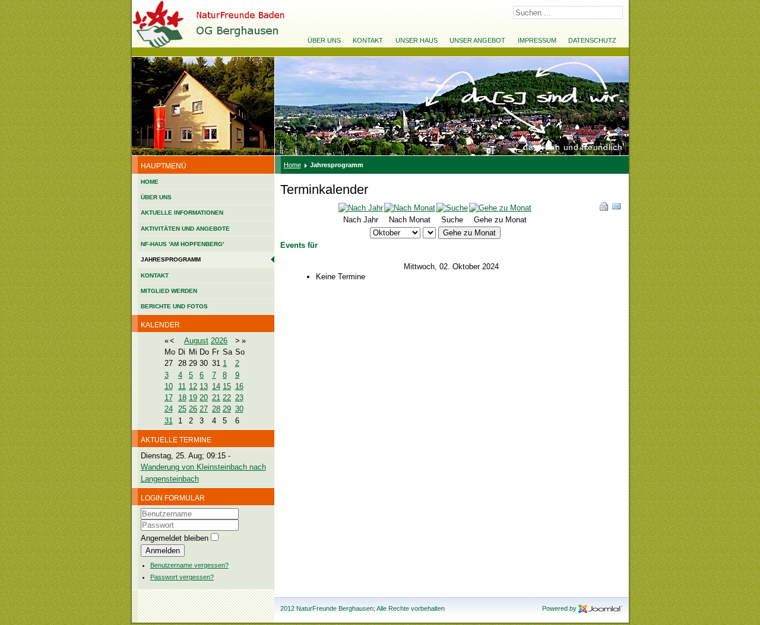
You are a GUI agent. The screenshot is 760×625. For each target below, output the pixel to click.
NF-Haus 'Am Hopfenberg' (182, 244)
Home (150, 181)
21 (216, 397)
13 (204, 386)
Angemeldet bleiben (174, 538)
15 (227, 386)
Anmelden (162, 550)
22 (227, 397)
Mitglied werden (169, 291)
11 (182, 386)
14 (216, 386)
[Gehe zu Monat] (500, 207)
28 (216, 408)
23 (239, 397)
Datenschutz (592, 40)
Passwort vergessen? (182, 577)
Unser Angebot (477, 40)
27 (204, 408)
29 (227, 408)
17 (168, 397)
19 (193, 397)
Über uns (324, 40)
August (196, 340)
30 (239, 408)
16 (239, 386)
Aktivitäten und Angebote (185, 228)
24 (168, 408)
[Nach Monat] (409, 207)
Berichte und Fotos (174, 306)
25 (182, 408)
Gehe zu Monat (469, 232)
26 (193, 408)
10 (168, 386)
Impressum (537, 40)
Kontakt (368, 40)
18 (182, 397)
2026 (219, 340)
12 (193, 386)
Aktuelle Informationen (182, 212)
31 (168, 420)
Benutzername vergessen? (189, 565)
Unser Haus (416, 40)
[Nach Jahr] (360, 207)
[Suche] (452, 207)
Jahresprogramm (171, 259)
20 (204, 397)
